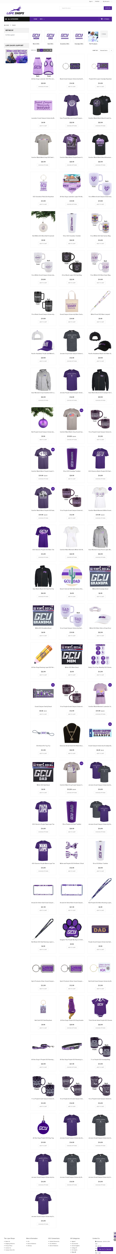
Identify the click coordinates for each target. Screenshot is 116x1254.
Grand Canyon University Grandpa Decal (100, 745)
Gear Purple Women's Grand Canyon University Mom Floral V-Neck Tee (81, 118)
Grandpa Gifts (79, 44)
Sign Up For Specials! (105, 1249)
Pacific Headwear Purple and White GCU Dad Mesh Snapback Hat (51, 353)
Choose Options (43, 86)
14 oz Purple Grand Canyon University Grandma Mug (76, 510)
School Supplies (76, 1245)
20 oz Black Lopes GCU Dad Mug (72, 275)
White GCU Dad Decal (43, 785)
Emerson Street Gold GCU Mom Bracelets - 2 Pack (75, 745)
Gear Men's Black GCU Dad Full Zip (43, 589)
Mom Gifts (36, 44)
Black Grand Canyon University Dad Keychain (74, 79)
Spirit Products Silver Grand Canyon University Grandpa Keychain (51, 981)
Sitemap (29, 1245)
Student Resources (54, 1241)
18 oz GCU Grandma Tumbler (72, 236)
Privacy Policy (8, 1245)
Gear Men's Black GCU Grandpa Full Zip (100, 392)
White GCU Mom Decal (72, 667)
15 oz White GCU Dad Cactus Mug (100, 236)
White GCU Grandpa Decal (100, 589)
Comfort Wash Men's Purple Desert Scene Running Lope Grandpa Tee (81, 157)
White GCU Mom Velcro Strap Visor (100, 628)
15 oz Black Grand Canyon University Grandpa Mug (47, 314)
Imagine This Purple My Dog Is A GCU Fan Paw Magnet (76, 939)
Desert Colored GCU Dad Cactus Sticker (72, 589)
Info (41, 19)
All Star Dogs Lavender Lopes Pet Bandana (73, 196)
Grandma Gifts (64, 44)
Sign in (91, 1)
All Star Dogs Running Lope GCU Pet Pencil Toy (45, 667)
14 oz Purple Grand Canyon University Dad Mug (74, 706)
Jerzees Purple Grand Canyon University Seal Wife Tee (77, 392)
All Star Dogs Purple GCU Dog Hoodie (71, 1020)
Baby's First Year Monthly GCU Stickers (100, 667)
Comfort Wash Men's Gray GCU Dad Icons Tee (45, 157)
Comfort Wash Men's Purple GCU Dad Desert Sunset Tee (48, 510)
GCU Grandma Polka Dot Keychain (43, 196)
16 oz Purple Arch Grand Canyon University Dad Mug (76, 1099)
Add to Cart (72, 86)
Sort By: (95, 50)
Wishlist (97, 1)
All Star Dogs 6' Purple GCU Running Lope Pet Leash (47, 1059)
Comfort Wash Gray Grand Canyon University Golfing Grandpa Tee (80, 785)
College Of (74, 1248)
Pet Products (93, 44)
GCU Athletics (53, 1243)
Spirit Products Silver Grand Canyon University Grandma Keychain (80, 981)
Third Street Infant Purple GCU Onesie (100, 1020)
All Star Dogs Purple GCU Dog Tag (43, 1138)
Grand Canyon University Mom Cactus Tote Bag (74, 314)
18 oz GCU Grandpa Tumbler (72, 471)
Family (14, 25)
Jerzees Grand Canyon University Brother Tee (74, 1177)
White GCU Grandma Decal (43, 628)
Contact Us (8, 1248)
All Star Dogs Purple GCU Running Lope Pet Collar (75, 1059)
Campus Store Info (10, 1250)
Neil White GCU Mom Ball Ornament (43, 236)
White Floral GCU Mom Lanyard (100, 314)
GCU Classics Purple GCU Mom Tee (43, 549)
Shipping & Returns (10, 1243)
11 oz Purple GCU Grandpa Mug (100, 1059)
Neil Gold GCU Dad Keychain (43, 1020)
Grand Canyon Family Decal (43, 706)
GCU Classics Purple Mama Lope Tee (43, 863)
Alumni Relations (31, 1243)
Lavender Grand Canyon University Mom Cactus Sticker (48, 118)
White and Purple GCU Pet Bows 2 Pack (72, 863)
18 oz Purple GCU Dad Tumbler (71, 824)
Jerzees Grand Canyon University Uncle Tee (102, 1138)
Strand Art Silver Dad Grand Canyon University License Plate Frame (52, 902)
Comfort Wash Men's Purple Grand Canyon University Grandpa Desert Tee (54, 471)
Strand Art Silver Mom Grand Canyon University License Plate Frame (81, 902)
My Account (106, 1)
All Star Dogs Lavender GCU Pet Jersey (43, 79)
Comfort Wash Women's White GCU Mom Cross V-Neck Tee (78, 549)
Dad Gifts (50, 44)
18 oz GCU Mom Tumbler (100, 863)
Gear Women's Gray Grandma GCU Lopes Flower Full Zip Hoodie (51, 392)
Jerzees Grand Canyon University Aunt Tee (44, 1177)
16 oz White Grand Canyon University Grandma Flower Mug (49, 275)
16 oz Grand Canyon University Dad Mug (72, 628)
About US (7, 1241)
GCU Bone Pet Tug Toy (43, 745)
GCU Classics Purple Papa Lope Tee (43, 824)
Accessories (75, 1243)
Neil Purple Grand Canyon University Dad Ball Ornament (48, 432)
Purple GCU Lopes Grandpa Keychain (100, 79)
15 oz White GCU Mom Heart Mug (100, 275)
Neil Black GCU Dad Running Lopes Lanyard (44, 942)
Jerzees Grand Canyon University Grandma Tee (46, 1216)
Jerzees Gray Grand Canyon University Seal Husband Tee (77, 353)
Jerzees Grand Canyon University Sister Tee (73, 1138)
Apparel (73, 1241)
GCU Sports (74, 1250)
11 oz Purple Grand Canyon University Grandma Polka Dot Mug (50, 1099)
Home (35, 19)
